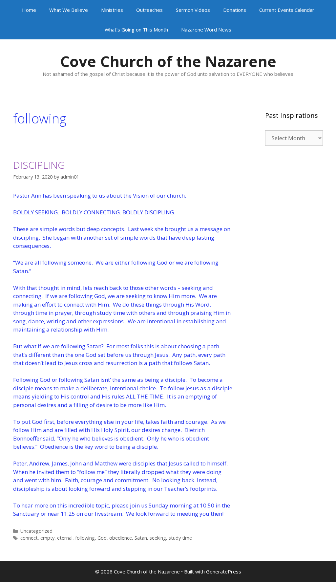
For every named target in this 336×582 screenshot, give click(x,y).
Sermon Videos (193, 10)
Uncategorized (36, 531)
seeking (158, 538)
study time (180, 538)
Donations (234, 10)
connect (29, 538)
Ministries (112, 10)
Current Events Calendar (286, 10)
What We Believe (68, 10)
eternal (65, 538)
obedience (120, 538)
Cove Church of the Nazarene (168, 61)
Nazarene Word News (206, 29)
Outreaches (149, 10)
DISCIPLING (39, 165)
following (85, 538)
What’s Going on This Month (136, 29)
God (102, 538)
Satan (141, 538)
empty (47, 538)
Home (29, 10)
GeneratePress (223, 571)
